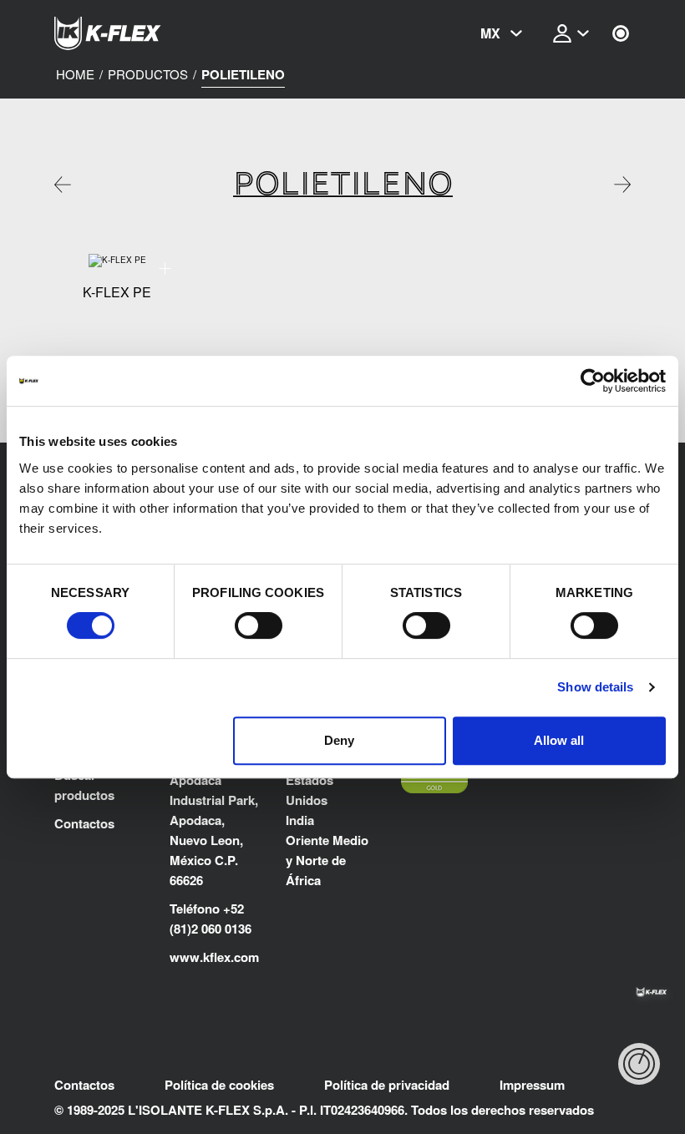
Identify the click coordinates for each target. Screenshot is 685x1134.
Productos (148, 74)
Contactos (84, 823)
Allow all (559, 740)
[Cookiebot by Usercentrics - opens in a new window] (593, 380)
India (300, 820)
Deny (339, 740)
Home (75, 74)
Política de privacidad (386, 1085)
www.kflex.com (214, 957)
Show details (595, 687)
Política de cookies (219, 1085)
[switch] (258, 625)
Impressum (532, 1085)
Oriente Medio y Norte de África (327, 860)
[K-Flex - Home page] (137, 33)
